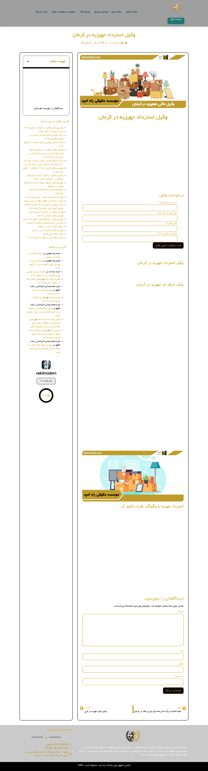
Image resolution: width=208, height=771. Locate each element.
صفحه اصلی (131, 12)
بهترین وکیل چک (52, 279)
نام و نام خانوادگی (168, 202)
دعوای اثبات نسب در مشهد (50, 226)
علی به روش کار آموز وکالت (50, 131)
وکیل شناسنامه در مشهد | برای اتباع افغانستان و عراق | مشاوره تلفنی (43, 312)
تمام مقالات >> (46, 381)
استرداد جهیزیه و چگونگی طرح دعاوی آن (46, 102)
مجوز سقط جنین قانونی (53, 234)
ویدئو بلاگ (85, 12)
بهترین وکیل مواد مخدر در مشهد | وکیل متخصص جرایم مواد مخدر (44, 349)
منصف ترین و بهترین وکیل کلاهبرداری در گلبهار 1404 (44, 264)
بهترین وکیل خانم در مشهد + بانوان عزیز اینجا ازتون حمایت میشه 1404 (44, 334)
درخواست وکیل (56, 83)
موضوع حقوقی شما (167, 233)
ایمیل (180, 664)
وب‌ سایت (179, 676)
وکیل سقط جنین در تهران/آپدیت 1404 (45, 237)
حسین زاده (55, 330)
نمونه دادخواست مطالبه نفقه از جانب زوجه (43, 201)
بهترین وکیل (54, 297)
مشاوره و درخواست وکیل (63, 12)
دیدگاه (180, 611)
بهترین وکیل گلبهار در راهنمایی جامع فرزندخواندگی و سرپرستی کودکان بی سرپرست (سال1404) (46, 153)
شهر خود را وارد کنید (167, 213)
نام (182, 651)
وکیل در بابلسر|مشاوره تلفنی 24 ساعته (45, 223)
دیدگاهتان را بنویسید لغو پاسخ (48, 108)
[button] (28, 61)
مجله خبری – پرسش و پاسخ (108, 12)
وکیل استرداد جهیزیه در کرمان (104, 35)
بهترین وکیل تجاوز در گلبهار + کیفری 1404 (43, 128)
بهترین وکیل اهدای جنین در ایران (47, 230)
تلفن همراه (172, 223)
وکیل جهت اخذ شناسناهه (48, 319)
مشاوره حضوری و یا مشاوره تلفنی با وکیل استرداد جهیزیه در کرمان (47, 76)
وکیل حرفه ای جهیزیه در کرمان (46, 92)
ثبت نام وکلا (41, 12)
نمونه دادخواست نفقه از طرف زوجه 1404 (44, 197)
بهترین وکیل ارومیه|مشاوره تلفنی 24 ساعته (43, 219)
